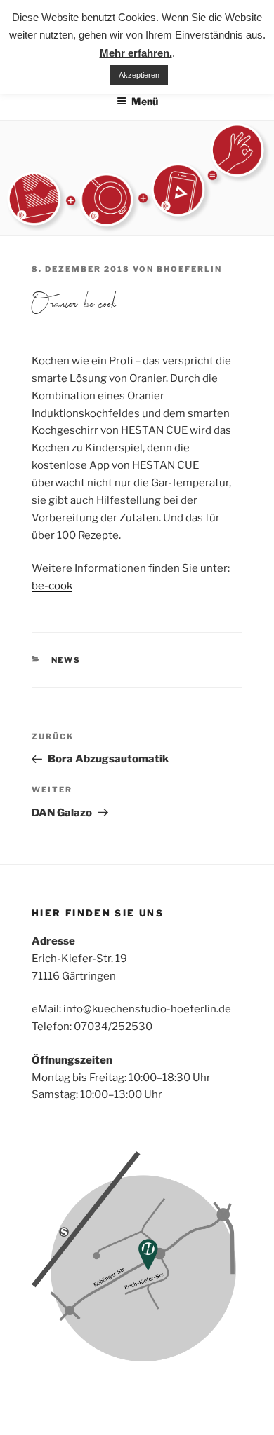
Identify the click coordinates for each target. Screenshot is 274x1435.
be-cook (52, 585)
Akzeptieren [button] (139, 75)
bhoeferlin (189, 269)
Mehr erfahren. (136, 53)
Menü (144, 101)
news (66, 660)
